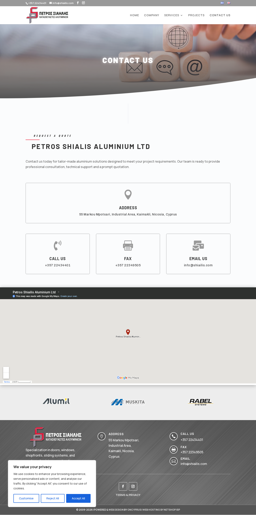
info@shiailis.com (198, 265)
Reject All (52, 498)
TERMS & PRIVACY (128, 495)
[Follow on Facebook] (123, 486)
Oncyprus (134, 509)
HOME (134, 15)
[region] (52, 483)
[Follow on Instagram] (133, 486)
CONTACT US (220, 15)
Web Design (116, 509)
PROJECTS (196, 15)
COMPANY (151, 15)
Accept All (78, 498)
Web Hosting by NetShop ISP (161, 509)
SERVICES (171, 15)
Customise (26, 498)
